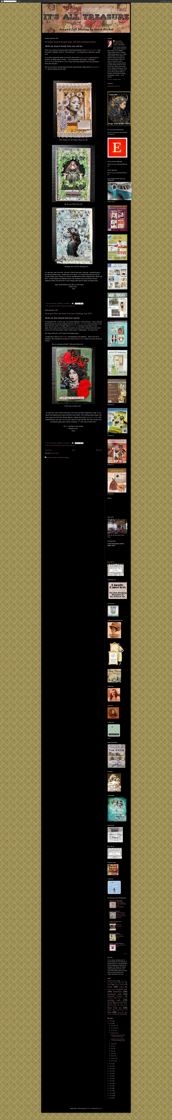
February (113, 1058)
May (112, 1051)
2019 (110, 1076)
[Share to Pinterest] (82, 303)
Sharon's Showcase (114, 911)
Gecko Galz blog (91, 50)
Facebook (49, 61)
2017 (110, 1081)
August (113, 1043)
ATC (123, 983)
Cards (110, 986)
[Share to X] (79, 303)
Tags (109, 1012)
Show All (125, 953)
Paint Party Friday (122, 1004)
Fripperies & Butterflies (115, 901)
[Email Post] (72, 303)
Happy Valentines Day (120, 945)
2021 (110, 1071)
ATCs (109, 984)
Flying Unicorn (111, 989)
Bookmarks (117, 984)
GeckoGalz (57, 306)
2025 (110, 1023)
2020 (110, 1073)
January (113, 1061)
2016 (110, 1083)
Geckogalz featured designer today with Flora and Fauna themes (70, 41)
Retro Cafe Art (114, 1007)
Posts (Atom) (55, 453)
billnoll (89, 1108)
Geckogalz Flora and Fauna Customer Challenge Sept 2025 (68, 313)
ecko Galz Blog (82, 324)
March (113, 1056)
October (113, 1030)
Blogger (100, 1108)
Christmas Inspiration (119, 925)
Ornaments (118, 1002)
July (112, 1046)
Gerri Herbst (118, 41)
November (114, 1028)
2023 (110, 1066)
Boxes (123, 984)
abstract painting (123, 981)
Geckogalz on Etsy (92, 417)
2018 (110, 1078)
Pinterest (66, 61)
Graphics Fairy (121, 998)
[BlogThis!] (77, 303)
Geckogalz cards (64, 306)
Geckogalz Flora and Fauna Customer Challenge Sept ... (118, 1039)
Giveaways (110, 998)
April (112, 1053)
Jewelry (110, 1002)
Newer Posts (48, 450)
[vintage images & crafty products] (114, 893)
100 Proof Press (112, 981)
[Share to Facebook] (81, 303)
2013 (110, 1090)
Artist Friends (113, 983)
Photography (114, 1006)
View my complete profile (114, 79)
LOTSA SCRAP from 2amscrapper (115, 922)
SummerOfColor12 (120, 1010)
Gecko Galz (74, 326)
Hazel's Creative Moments (116, 943)
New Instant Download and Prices (120, 936)
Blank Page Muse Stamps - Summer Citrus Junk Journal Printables (121, 915)
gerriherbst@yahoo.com (114, 86)
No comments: (66, 303)
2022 (110, 1068)
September (114, 1033)
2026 (110, 1021)
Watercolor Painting (119, 1014)
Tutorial (119, 1012)
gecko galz (51, 306)
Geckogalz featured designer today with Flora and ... (118, 1035)
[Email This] (76, 303)
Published (122, 1006)
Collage (121, 987)
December (113, 1025)
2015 (110, 1086)
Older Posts (99, 450)
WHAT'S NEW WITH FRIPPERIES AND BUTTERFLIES (121, 904)
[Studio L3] (116, 767)
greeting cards (72, 306)
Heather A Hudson (114, 933)
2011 (110, 1095)
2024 (110, 1064)
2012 (110, 1093)
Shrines (109, 1010)
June (112, 1048)
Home (73, 450)
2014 (110, 1088)
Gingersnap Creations (115, 996)
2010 (110, 1098)
